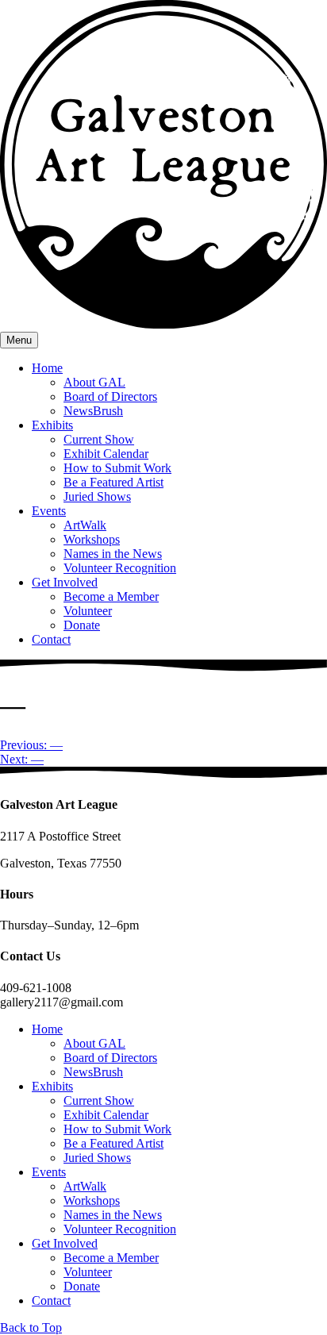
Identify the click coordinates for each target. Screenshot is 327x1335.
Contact (51, 639)
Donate (81, 625)
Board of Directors (110, 396)
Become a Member (111, 596)
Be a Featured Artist (113, 482)
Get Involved (65, 582)
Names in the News (112, 553)
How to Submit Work (117, 468)
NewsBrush (93, 410)
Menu (19, 340)
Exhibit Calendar (105, 453)
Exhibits (52, 425)
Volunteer (87, 610)
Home (47, 368)
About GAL (94, 382)
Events (49, 510)
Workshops (91, 539)
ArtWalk (84, 525)
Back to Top (31, 1327)
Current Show (98, 439)
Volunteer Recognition (119, 568)
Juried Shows (97, 496)
